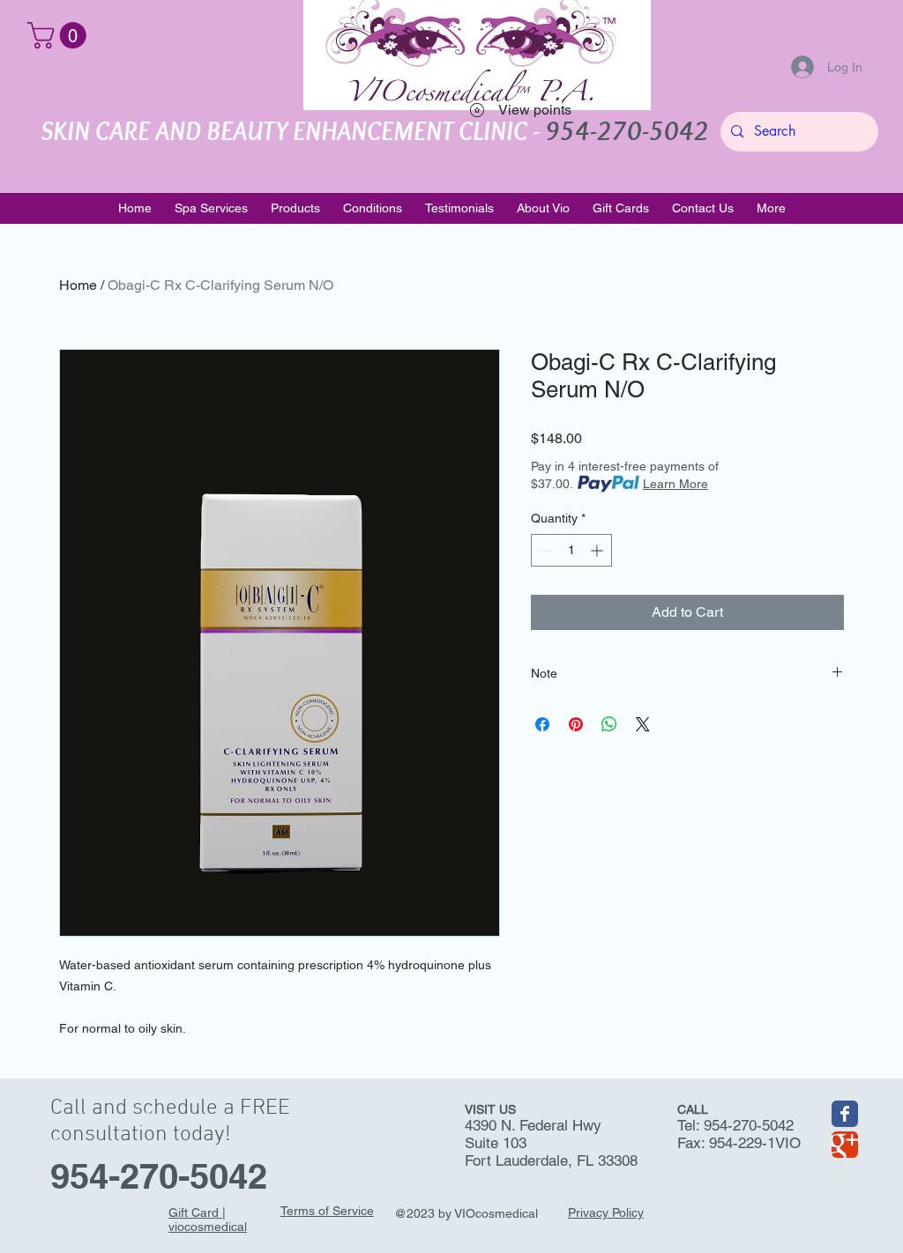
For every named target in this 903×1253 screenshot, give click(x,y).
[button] (60, 35)
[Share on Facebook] (542, 724)
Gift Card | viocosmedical (207, 1219)
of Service (344, 1211)
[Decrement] (545, 550)
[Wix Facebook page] (845, 1114)
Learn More (675, 484)
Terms (297, 1211)
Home (78, 285)
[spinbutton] (571, 550)
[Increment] (598, 550)
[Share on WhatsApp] (609, 724)
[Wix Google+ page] (845, 1144)
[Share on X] (642, 724)
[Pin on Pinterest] (575, 724)
